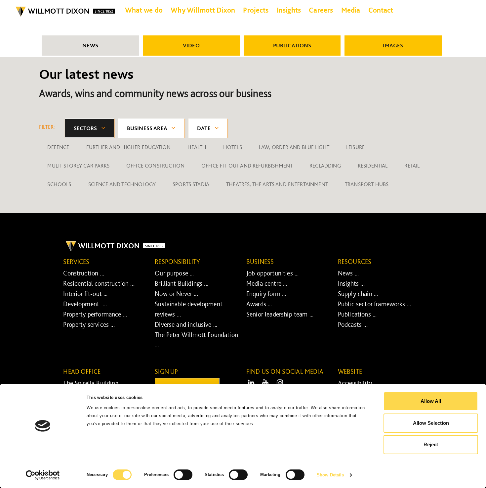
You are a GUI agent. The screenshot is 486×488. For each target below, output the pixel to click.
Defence (58, 147)
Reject (431, 444)
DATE (204, 128)
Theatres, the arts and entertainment (277, 184)
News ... (348, 273)
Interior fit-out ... (85, 294)
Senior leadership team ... (279, 314)
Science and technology (122, 184)
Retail (412, 165)
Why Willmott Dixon (203, 10)
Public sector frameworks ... (374, 304)
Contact (380, 10)
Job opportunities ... (272, 273)
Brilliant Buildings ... (181, 283)
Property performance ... (95, 314)
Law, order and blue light (294, 147)
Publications (292, 45)
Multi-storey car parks (78, 165)
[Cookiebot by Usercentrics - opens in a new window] (43, 475)
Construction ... (83, 273)
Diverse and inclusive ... (186, 324)
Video (191, 45)
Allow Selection (431, 423)
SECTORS (85, 128)
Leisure (355, 147)
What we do (144, 10)
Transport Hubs (366, 184)
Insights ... (351, 283)
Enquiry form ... (266, 294)
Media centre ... (266, 283)
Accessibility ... (358, 383)
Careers (321, 10)
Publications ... (357, 314)
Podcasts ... (353, 324)
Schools (59, 184)
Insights (289, 10)
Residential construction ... (98, 283)
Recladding (325, 165)
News (90, 45)
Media (350, 10)
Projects (255, 10)
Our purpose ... (174, 273)
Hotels (232, 147)
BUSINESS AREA (147, 128)
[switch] (183, 474)
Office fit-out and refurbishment (247, 165)
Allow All (431, 401)
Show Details (330, 474)
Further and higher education (128, 147)
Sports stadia (191, 184)
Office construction (155, 165)
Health (196, 147)
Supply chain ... (358, 294)
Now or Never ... (176, 294)
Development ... (85, 304)
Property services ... (88, 324)
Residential (373, 165)
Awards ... (259, 304)
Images (393, 45)
